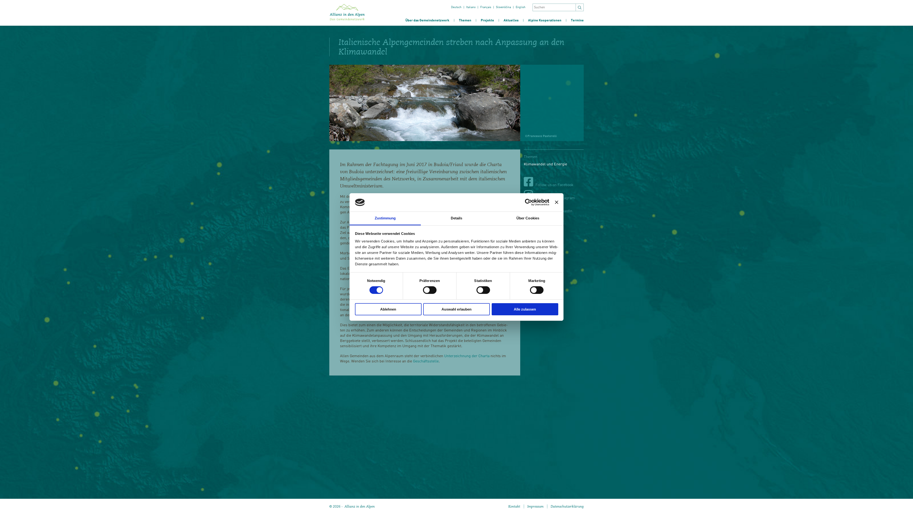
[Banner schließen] (556, 202)
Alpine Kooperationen (544, 20)
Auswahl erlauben (456, 309)
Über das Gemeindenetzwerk (427, 20)
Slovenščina (503, 7)
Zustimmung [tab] (385, 218)
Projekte (487, 20)
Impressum (535, 506)
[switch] (430, 290)
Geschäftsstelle (426, 361)
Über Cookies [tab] (527, 218)
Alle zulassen (525, 309)
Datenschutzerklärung (567, 506)
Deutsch (456, 7)
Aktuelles (511, 20)
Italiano (471, 7)
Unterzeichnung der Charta (467, 356)
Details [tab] (456, 218)
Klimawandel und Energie (545, 164)
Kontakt (514, 506)
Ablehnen (388, 309)
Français (485, 7)
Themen (465, 20)
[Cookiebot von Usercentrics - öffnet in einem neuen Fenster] (528, 202)
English (520, 7)
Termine (577, 20)
